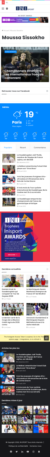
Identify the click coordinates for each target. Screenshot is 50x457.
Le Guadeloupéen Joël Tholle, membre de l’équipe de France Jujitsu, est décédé (30, 157)
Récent (23, 147)
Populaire (8, 147)
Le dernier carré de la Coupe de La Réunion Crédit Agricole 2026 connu (11, 321)
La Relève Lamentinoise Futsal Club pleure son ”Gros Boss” (32, 167)
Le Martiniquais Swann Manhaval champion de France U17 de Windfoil (36, 291)
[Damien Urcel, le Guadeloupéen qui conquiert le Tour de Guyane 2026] (13, 281)
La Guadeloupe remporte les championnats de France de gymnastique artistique (29, 201)
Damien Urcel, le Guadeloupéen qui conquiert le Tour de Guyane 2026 (10, 292)
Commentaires (40, 147)
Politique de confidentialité (18, 446)
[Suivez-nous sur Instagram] (46, 338)
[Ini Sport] (25, 8)
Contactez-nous (35, 446)
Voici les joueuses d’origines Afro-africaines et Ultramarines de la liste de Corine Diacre (31, 178)
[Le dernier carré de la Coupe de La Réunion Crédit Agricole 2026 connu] (13, 309)
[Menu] (3, 9)
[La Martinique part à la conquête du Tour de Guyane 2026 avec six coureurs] (25, 429)
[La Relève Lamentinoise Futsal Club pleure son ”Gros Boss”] (8, 169)
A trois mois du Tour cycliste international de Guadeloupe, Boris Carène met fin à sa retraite (32, 190)
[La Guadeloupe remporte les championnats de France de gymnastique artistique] (8, 202)
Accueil (6, 30)
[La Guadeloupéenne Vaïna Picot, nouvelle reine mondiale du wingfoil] (9, 429)
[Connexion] (7, 9)
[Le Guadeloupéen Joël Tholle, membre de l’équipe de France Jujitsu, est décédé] (8, 158)
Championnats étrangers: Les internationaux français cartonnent (24, 74)
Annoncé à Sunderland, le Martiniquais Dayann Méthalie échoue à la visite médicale (37, 321)
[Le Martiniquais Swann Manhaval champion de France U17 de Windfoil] (37, 281)
